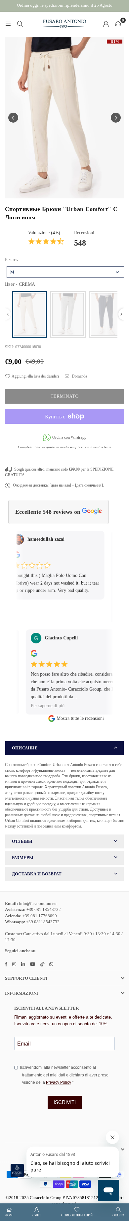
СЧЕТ (36, 1215)
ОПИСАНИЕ (25, 747)
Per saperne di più (42, 705)
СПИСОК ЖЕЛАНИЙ (77, 1215)
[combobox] (65, 272)
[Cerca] (20, 23)
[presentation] (121, 314)
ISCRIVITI (65, 1102)
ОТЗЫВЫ (22, 841)
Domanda (79, 376)
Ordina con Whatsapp (69, 437)
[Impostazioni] (106, 24)
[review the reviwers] (28, 655)
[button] (118, 24)
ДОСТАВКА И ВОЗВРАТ (37, 873)
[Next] (116, 118)
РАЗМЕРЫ (23, 857)
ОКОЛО (118, 1215)
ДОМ (9, 1215)
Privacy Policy (58, 1082)
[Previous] (13, 118)
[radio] (29, 314)
